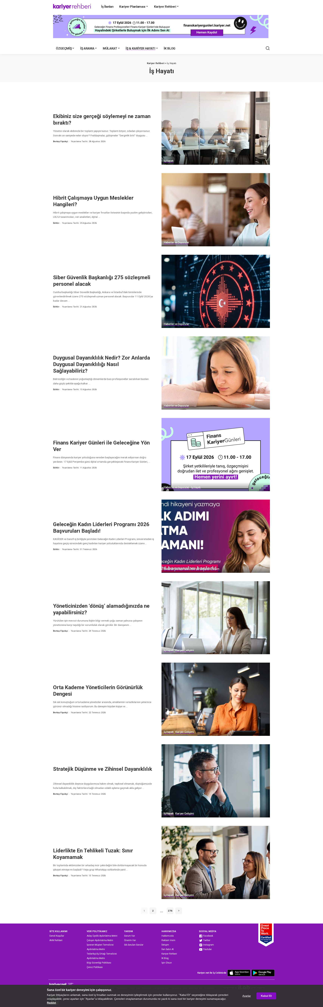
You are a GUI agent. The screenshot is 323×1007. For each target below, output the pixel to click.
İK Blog (165, 958)
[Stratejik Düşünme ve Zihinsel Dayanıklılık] (216, 780)
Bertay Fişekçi (60, 141)
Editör (56, 223)
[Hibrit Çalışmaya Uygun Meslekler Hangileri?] (216, 209)
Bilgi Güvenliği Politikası (99, 962)
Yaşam (215, 569)
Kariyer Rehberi (169, 953)
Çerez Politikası (95, 967)
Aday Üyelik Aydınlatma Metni (102, 936)
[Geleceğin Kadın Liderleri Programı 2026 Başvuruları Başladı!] (216, 536)
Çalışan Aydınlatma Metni (100, 940)
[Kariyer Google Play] (263, 973)
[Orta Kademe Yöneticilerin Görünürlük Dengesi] (216, 699)
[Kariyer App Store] (238, 973)
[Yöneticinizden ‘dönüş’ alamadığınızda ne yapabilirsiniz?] (216, 617)
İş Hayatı (168, 160)
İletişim (165, 945)
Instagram (208, 945)
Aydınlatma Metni (96, 949)
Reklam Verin (168, 940)
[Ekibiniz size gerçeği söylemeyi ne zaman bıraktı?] (216, 128)
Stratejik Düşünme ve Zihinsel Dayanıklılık (102, 769)
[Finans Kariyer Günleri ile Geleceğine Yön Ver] (216, 454)
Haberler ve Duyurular (176, 242)
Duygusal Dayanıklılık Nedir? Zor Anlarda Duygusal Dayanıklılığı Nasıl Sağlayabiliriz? (101, 364)
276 (170, 910)
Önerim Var (130, 940)
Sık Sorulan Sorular (133, 945)
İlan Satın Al (168, 949)
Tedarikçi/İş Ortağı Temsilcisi (102, 953)
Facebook (208, 936)
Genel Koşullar (56, 936)
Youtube (207, 949)
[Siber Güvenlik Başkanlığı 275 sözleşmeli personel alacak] (216, 291)
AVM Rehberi (55, 940)
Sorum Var (129, 936)
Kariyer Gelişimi (200, 569)
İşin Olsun (167, 962)
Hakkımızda (168, 936)
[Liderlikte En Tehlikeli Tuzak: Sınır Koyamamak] (216, 862)
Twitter (206, 940)
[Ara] (267, 48)
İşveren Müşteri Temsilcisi (100, 945)
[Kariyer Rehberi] (72, 6)
